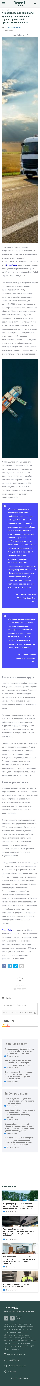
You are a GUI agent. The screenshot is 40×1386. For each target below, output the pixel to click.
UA (35, 3)
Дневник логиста (13, 10)
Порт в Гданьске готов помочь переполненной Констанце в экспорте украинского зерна (17, 1062)
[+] (30, 1012)
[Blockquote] (20, 1012)
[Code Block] (22, 1012)
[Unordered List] (17, 1012)
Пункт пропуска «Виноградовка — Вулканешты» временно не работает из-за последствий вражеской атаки (19, 1075)
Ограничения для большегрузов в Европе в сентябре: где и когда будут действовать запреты (19, 1051)
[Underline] (9, 1012)
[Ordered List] (14, 1012)
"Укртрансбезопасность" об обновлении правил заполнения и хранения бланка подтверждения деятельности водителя (19, 1127)
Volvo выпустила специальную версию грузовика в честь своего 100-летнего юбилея (19, 1101)
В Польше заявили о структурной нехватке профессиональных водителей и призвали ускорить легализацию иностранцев (18, 1141)
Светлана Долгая (14, 27)
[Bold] (4, 1012)
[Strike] (12, 1012)
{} (28, 1012)
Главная (4, 10)
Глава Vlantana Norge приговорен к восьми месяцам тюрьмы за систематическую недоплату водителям (19, 1113)
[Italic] (6, 1012)
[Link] (25, 1012)
